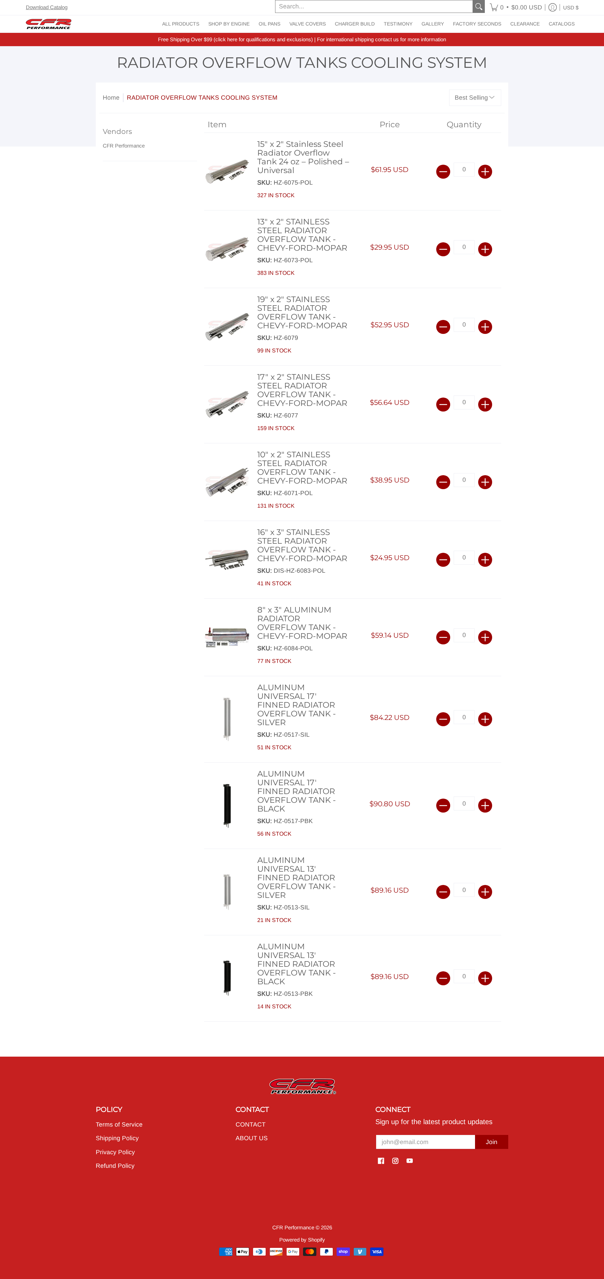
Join (491, 1141)
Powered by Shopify (302, 1240)
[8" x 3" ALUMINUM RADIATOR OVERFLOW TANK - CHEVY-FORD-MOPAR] (227, 637)
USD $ (570, 7)
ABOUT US (252, 1138)
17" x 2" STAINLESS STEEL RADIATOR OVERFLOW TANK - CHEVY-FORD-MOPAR (302, 390)
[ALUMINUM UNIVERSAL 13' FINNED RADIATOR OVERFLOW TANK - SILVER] (227, 892)
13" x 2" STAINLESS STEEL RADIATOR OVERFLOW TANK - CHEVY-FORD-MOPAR (302, 235)
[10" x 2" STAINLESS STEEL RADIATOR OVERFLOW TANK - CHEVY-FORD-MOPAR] (227, 482)
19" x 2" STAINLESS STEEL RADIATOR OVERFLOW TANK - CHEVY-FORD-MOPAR (302, 312)
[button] (516, 7)
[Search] (479, 6)
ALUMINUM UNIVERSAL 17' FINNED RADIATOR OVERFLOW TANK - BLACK (296, 791)
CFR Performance (124, 146)
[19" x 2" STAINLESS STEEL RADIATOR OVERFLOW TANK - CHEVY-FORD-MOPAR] (227, 327)
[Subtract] (443, 172)
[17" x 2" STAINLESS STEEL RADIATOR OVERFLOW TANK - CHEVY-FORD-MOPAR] (227, 404)
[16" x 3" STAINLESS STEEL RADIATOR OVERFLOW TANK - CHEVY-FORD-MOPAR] (227, 560)
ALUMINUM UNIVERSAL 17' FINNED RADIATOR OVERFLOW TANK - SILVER (296, 705)
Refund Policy (115, 1165)
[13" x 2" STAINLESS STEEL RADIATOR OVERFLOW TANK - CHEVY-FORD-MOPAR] (227, 249)
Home (111, 97)
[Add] (485, 172)
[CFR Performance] (48, 24)
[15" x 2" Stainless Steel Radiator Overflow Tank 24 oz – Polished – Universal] (227, 172)
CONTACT (251, 1124)
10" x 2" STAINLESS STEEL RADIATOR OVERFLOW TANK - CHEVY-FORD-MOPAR (302, 468)
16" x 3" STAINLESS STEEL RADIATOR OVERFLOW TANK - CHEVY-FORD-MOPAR (302, 545)
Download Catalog (46, 7)
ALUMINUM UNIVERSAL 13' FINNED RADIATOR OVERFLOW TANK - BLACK (296, 964)
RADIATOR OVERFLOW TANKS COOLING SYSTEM (202, 97)
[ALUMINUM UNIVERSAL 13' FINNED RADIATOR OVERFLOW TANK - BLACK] (227, 979)
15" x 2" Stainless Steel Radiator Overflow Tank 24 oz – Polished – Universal (303, 157)
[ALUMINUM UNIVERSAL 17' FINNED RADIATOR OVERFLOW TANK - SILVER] (227, 719)
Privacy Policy (115, 1152)
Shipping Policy (117, 1138)
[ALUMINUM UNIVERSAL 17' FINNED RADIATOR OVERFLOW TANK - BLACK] (227, 806)
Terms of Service (119, 1124)
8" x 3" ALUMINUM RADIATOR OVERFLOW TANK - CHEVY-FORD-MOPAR (302, 623)
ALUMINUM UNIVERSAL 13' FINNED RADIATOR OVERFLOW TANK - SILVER (296, 877)
